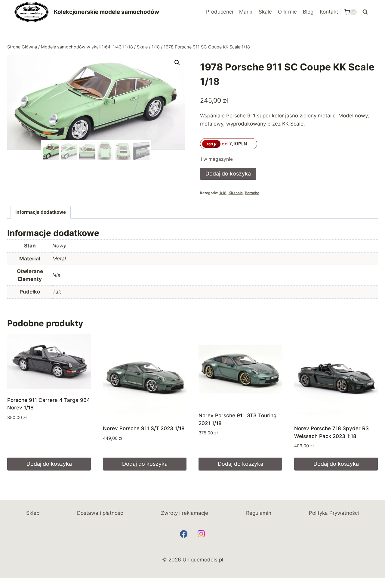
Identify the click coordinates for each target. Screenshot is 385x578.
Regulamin (258, 513)
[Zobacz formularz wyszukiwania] (365, 12)
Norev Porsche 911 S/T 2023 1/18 (144, 428)
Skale (265, 12)
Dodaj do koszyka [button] (49, 464)
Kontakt (329, 12)
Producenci (219, 12)
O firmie (287, 12)
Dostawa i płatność (100, 513)
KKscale (236, 193)
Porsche (252, 193)
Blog (308, 12)
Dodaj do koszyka (228, 173)
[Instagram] (201, 534)
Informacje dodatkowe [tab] (40, 212)
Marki (245, 12)
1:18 (222, 193)
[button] (177, 62)
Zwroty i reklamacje (184, 513)
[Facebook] (183, 534)
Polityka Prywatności (334, 513)
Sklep (32, 513)
